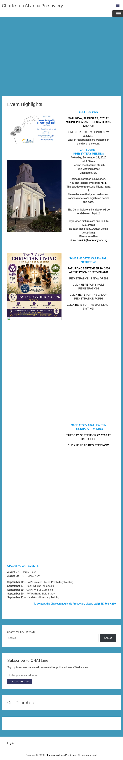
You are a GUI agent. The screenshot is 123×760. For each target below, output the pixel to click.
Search (108, 638)
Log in (10, 743)
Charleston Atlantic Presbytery (32, 5)
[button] (10, 721)
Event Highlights (24, 104)
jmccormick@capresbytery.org (90, 240)
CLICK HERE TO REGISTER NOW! (88, 445)
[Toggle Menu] (118, 13)
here (103, 182)
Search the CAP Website (21, 632)
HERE (84, 284)
